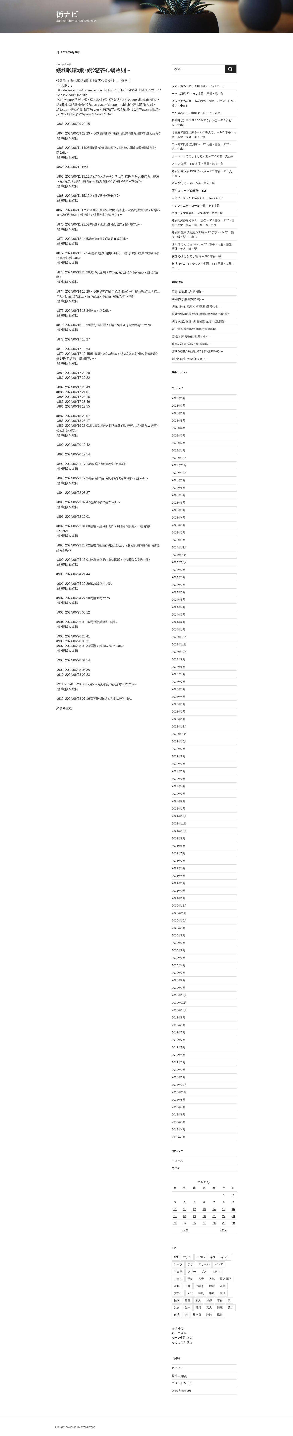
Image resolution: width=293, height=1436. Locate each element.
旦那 (209, 1300)
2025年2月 (178, 532)
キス (213, 1257)
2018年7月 (178, 1107)
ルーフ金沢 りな (182, 1337)
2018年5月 (178, 1122)
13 (204, 1209)
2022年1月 (178, 808)
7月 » (223, 1229)
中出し (178, 1278)
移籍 (198, 1307)
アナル (187, 1257)
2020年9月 (178, 928)
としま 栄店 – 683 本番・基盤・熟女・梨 (197, 163)
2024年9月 (178, 569)
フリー (192, 1271)
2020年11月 (179, 913)
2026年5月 (178, 420)
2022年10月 (179, 741)
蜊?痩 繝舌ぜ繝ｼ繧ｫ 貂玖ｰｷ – (190, 358)
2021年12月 (179, 816)
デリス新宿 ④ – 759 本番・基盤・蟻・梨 (197, 93)
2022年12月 (179, 726)
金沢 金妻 (178, 1328)
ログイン (177, 1368)
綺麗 (220, 1307)
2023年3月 (178, 704)
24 (175, 1222)
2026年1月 (178, 450)
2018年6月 (178, 1114)
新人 (198, 1300)
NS (176, 1257)
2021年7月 (178, 853)
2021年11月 (179, 823)
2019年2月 (178, 1069)
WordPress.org (181, 1390)
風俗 (220, 1314)
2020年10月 (179, 920)
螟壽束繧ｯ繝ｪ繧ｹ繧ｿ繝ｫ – (188, 291)
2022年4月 (178, 786)
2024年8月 (178, 577)
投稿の (179, 1375)
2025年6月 (178, 502)
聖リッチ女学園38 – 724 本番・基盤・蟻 (197, 213)
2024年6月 (178, 592)
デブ (190, 1264)
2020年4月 (178, 965)
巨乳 (201, 1293)
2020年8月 (178, 935)
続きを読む (64, 708)
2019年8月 (178, 1025)
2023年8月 (178, 666)
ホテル (216, 1271)
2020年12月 (179, 905)
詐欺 (209, 1314)
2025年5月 (178, 510)
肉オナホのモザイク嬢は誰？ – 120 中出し (198, 86)
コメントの (182, 1383)
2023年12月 (179, 636)
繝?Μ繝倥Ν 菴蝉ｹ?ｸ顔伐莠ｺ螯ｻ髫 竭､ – (196, 306)
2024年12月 (179, 547)
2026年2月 (178, 442)
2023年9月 (178, 659)
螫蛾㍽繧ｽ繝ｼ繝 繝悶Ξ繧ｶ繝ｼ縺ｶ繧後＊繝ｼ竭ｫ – (201, 314)
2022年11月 (179, 733)
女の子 (178, 1293)
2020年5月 (178, 957)
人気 (212, 1278)
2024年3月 (178, 614)
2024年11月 (179, 554)
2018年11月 (179, 1092)
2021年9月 (178, 838)
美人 (230, 1307)
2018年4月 (178, 1129)
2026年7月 (178, 405)
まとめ (176, 1168)
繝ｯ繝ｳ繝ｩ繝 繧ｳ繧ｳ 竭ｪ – (188, 299)
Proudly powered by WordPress (75, 1426)
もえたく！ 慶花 (182, 1342)
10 (175, 1209)
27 (204, 1222)
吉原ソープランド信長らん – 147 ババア (197, 198)
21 (214, 1216)
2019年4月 (178, 1054)
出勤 (187, 1286)
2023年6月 (178, 681)
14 (214, 1209)
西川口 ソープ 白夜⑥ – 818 (189, 190)
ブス (204, 1271)
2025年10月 (179, 472)
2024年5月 (178, 599)
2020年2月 (178, 980)
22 (223, 1216)
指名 (187, 1300)
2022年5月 (178, 778)
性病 (177, 1300)
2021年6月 (178, 860)
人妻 (201, 1278)
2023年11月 (179, 644)
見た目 (197, 1314)
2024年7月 (178, 584)
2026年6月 (178, 413)
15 (223, 1209)
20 (204, 1216)
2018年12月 (179, 1084)
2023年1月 (178, 719)
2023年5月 (178, 689)
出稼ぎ (200, 1286)
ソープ (178, 1264)
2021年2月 (178, 890)
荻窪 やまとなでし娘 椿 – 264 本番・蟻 (196, 256)
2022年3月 (178, 793)
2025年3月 (178, 525)
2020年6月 (178, 950)
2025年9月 (178, 480)
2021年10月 (179, 831)
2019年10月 (179, 1010)
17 (175, 1216)
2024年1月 (178, 629)
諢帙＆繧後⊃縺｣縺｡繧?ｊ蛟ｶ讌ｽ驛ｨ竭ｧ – (197, 351)
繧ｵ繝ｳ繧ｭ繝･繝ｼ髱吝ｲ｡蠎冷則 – (93, 70)
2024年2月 (178, 622)
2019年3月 (178, 1062)
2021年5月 (178, 868)
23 (233, 1216)
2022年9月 (178, 748)
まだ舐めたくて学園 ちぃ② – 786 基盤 (196, 113)
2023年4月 (178, 696)
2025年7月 (178, 495)
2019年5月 (178, 1047)
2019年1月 (178, 1077)
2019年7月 (178, 1032)
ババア (219, 1264)
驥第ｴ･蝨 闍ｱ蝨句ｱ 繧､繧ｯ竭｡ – (191, 343)
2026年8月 (178, 398)
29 (223, 1222)
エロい (201, 1257)
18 (184, 1216)
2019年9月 (178, 1017)
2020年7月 (178, 942)
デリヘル (203, 1264)
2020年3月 (178, 972)
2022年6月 (178, 771)
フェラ (178, 1271)
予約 (190, 1278)
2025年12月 (179, 457)
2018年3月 (178, 1137)
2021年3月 (178, 883)
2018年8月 (178, 1099)
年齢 (212, 1293)
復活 (222, 1293)
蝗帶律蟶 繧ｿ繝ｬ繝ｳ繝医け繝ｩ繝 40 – (195, 329)
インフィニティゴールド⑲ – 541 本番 (196, 205)
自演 (177, 1314)
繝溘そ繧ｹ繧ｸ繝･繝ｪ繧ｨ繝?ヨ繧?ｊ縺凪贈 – (199, 321)
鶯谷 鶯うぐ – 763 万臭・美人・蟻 (193, 183)
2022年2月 (178, 801)
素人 (209, 1307)
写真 (177, 1286)
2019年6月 (178, 1039)
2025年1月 (178, 539)
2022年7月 (178, 763)
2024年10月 (179, 562)
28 (214, 1222)
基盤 (222, 1286)
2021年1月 (178, 898)
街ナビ (67, 14)
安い (190, 1293)
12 (194, 1209)
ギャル (225, 1257)
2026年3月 (178, 435)
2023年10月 (179, 651)
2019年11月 (179, 1002)
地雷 (212, 1286)
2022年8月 (178, 756)
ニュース (177, 1160)
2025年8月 (178, 487)
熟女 (177, 1307)
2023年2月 (178, 711)
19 (194, 1216)
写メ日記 (225, 1278)
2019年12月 (179, 995)
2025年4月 (178, 517)
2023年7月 (178, 674)
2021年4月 (178, 875)
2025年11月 (179, 465)
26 (194, 1222)
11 (184, 1209)
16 (233, 1209)
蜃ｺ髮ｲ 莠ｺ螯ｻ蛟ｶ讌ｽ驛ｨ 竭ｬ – (190, 336)
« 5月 (185, 1229)
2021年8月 (178, 845)
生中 (187, 1307)
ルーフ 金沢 (179, 1333)
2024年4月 (178, 607)
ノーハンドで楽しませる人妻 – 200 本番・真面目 (203, 156)
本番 (220, 1300)
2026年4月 (178, 428)
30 (233, 1222)
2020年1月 (178, 987)
